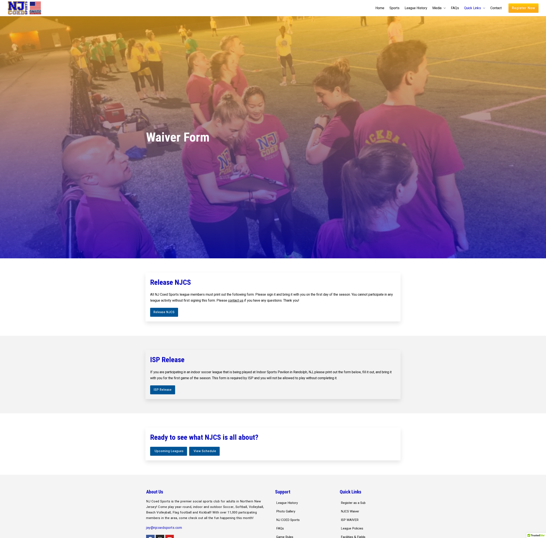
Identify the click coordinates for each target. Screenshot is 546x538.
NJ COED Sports (288, 520)
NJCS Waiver (350, 511)
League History (416, 8)
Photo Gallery (285, 511)
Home (379, 8)
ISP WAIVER (350, 520)
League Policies (352, 528)
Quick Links (472, 8)
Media (436, 8)
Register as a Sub (353, 502)
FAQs (455, 8)
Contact (496, 8)
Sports (394, 8)
